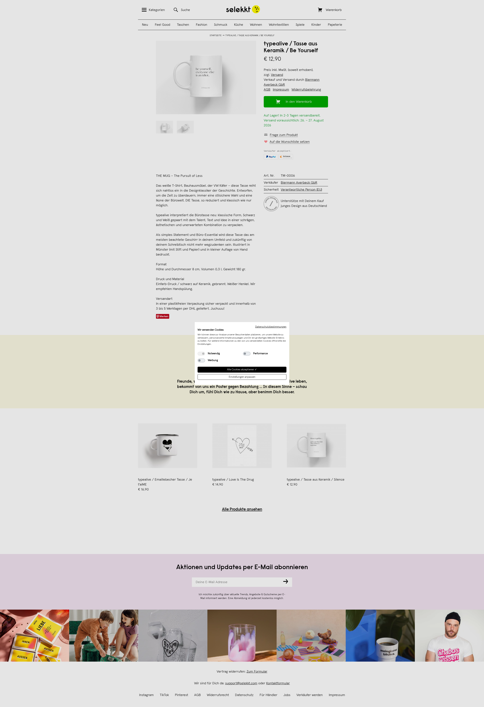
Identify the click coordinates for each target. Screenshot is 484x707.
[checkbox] (201, 354)
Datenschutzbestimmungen (270, 327)
